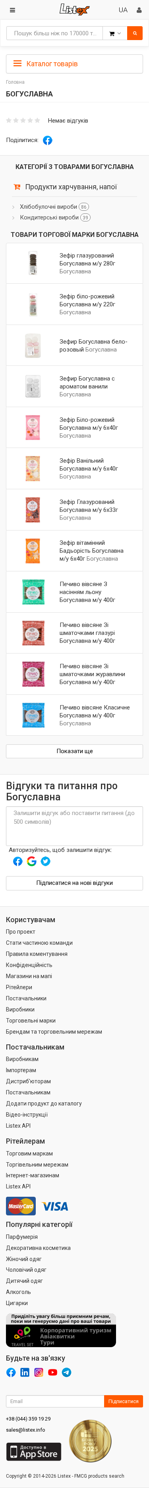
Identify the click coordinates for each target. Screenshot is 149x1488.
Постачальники (26, 998)
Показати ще (74, 751)
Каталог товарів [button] (51, 64)
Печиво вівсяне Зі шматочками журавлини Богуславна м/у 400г (92, 674)
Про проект (20, 932)
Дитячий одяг (24, 1281)
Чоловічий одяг (26, 1270)
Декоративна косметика (38, 1248)
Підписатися (123, 1401)
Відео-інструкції (27, 1114)
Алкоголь (18, 1292)
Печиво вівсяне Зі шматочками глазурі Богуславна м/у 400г (87, 632)
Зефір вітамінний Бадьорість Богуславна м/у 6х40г (92, 550)
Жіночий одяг (24, 1259)
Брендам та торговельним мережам (54, 1032)
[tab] (74, 63)
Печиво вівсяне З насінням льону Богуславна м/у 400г (87, 592)
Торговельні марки (31, 1020)
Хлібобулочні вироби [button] (53, 206)
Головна (15, 82)
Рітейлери (19, 987)
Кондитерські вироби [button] (54, 217)
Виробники (20, 1009)
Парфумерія (22, 1237)
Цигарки (17, 1303)
